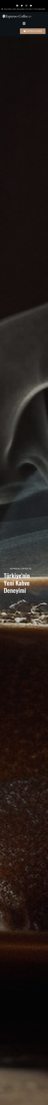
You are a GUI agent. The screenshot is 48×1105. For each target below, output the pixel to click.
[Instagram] (26, 6)
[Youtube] (31, 6)
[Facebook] (17, 6)
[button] (24, 23)
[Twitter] (22, 6)
